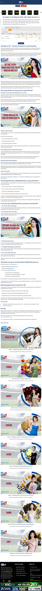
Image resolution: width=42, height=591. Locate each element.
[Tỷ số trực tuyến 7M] (21, 2)
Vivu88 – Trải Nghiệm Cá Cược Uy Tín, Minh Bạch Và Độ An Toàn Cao (21, 437)
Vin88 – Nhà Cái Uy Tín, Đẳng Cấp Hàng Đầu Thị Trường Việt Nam (21, 524)
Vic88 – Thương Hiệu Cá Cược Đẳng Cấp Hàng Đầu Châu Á (21, 466)
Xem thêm (20, 43)
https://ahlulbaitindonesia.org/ (35, 580)
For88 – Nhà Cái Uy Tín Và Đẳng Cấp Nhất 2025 (21, 378)
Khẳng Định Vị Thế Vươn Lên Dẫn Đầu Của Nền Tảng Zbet (21, 553)
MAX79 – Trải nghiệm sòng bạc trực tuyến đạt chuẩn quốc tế (21, 349)
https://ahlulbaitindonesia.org (6, 317)
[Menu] (1, 2)
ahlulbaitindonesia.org (10, 268)
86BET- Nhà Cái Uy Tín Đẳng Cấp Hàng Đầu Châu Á (21, 407)
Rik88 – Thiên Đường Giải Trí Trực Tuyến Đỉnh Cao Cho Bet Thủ (21, 495)
